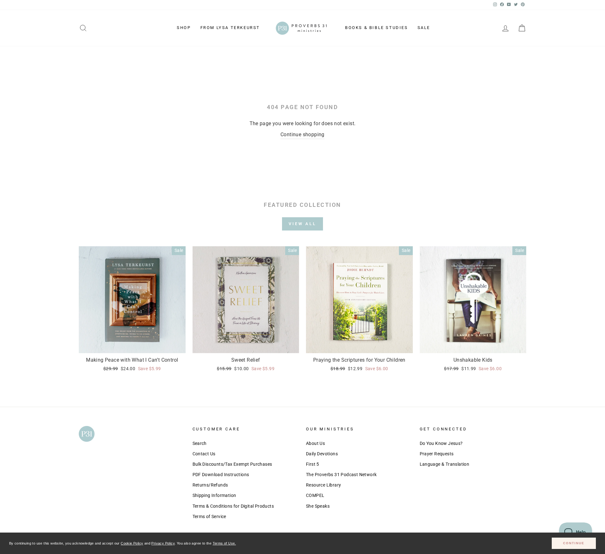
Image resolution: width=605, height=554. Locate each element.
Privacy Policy (163, 543)
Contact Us (204, 453)
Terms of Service (209, 516)
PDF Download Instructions (221, 474)
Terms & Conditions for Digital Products (233, 506)
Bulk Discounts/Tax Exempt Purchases (232, 464)
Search (200, 443)
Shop (184, 27)
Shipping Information (214, 495)
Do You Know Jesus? (441, 443)
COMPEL (315, 495)
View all (302, 223)
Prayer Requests (437, 453)
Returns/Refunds (210, 484)
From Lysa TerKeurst (230, 27)
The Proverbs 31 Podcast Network (341, 474)
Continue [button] (574, 543)
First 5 (312, 464)
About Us (315, 443)
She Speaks (318, 506)
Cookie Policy (132, 543)
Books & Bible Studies (376, 27)
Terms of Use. (224, 543)
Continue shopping (302, 134)
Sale (424, 27)
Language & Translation (445, 464)
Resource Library (323, 484)
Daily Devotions (322, 453)
